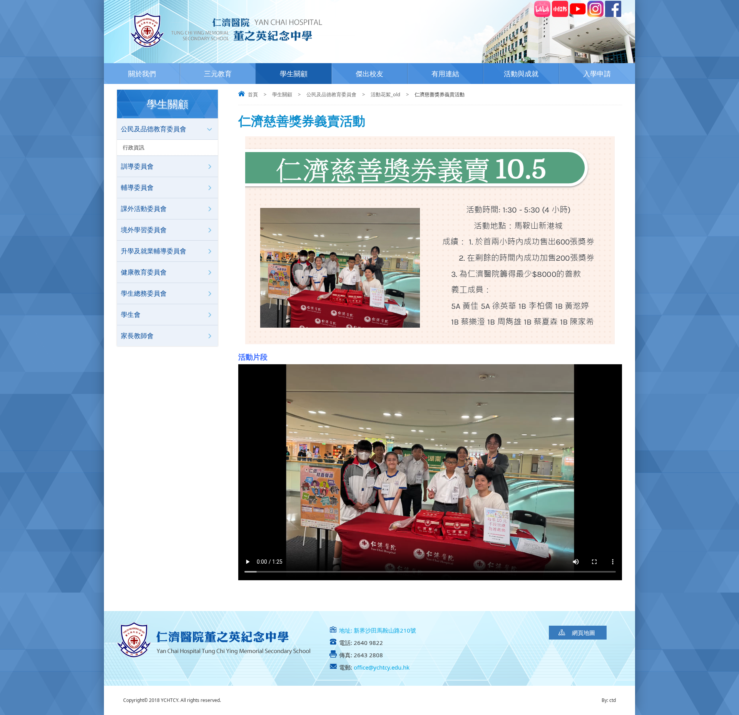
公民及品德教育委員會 (331, 94)
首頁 (253, 94)
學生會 (130, 314)
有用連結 (445, 73)
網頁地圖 (583, 632)
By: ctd (609, 700)
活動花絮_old (385, 94)
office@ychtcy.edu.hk (382, 667)
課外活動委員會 (144, 208)
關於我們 (142, 73)
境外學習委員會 (144, 229)
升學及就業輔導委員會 (153, 250)
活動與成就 (521, 73)
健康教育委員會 (144, 272)
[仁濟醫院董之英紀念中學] (239, 50)
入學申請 (597, 73)
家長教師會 (137, 335)
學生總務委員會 (144, 293)
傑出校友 (369, 73)
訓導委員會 (137, 166)
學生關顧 (294, 73)
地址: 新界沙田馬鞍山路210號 (377, 630)
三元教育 (218, 73)
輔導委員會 (137, 187)
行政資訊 (133, 147)
